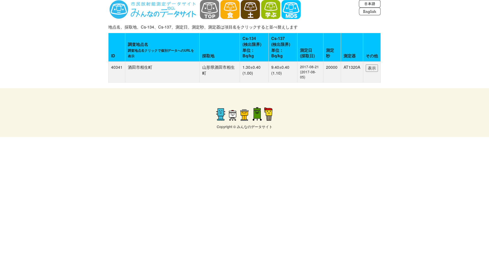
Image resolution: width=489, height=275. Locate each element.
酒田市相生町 (140, 67)
